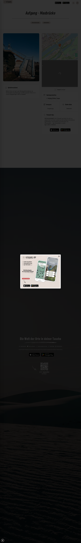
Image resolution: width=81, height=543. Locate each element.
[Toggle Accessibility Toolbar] (2, 540)
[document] (40, 271)
